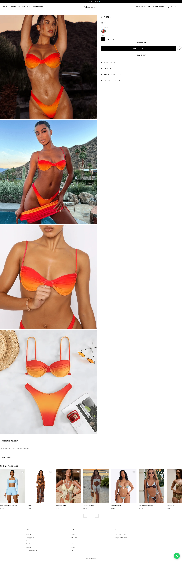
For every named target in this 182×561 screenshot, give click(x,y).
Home (5, 7)
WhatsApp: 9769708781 (122, 534)
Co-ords (73, 541)
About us (28, 534)
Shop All (73, 534)
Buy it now (141, 55)
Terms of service (30, 541)
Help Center (29, 544)
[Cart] (178, 6)
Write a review (6, 457)
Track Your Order (156, 7)
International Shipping (114, 75)
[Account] (171, 6)
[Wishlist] (175, 6)
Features (107, 69)
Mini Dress (74, 537)
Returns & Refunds (31, 550)
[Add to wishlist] (179, 48)
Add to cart (138, 48)
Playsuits (73, 547)
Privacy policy (30, 537)
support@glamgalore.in (121, 537)
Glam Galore (91, 6)
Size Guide (142, 42)
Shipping (28, 547)
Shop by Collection (35, 7)
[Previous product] (85, 516)
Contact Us (141, 7)
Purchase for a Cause (113, 81)
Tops (72, 550)
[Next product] (97, 516)
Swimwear (74, 544)
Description (109, 63)
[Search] (168, 7)
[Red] (103, 31)
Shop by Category (17, 7)
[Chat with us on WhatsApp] (177, 556)
